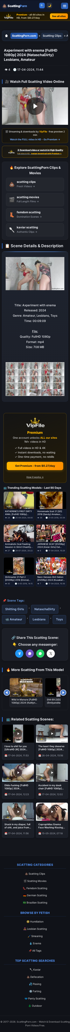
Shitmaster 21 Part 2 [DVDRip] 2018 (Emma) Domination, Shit (17, 579)
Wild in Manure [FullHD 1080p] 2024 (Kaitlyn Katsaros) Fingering (24, 702)
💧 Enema (35, 943)
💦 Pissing (35, 984)
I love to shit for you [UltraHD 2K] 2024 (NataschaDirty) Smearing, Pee (15, 748)
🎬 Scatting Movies (35, 880)
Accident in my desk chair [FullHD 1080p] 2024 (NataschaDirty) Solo (50, 787)
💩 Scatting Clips (35, 873)
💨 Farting (35, 991)
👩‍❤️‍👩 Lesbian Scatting (35, 928)
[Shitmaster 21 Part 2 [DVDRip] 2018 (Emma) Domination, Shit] (19, 566)
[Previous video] (7, 692)
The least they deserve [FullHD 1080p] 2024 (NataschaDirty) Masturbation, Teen (51, 748)
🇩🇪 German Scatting (35, 895)
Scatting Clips (52, 35)
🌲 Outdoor (35, 1005)
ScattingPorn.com (24, 35)
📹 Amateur (13, 619)
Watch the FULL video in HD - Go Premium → (35, 139)
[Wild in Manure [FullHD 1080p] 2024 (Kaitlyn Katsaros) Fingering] (26, 687)
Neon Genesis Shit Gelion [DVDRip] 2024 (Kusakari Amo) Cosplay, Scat (50, 579)
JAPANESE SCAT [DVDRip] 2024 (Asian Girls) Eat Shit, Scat (51, 546)
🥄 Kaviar (35, 969)
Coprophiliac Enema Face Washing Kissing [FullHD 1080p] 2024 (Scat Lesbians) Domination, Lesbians (50, 826)
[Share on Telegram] (19, 653)
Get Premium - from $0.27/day (35, 465)
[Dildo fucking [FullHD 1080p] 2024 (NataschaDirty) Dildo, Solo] (18, 773)
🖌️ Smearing (35, 936)
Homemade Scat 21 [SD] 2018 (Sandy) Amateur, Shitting (49, 513)
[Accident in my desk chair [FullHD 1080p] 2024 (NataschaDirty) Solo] (52, 773)
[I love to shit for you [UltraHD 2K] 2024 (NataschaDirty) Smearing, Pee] (18, 734)
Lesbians (39, 619)
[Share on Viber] (30, 653)
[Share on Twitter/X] (51, 653)
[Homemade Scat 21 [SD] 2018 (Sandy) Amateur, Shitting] (51, 500)
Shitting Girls (14, 609)
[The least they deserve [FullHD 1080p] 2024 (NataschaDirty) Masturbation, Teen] (52, 734)
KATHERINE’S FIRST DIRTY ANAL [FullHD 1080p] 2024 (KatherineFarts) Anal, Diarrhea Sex (18, 513)
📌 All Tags (35, 950)
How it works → (35, 477)
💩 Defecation (35, 976)
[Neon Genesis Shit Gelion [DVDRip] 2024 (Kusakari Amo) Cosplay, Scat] (51, 566)
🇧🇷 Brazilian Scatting (35, 902)
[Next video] (63, 692)
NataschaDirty (44, 609)
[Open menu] (64, 6)
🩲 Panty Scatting (35, 998)
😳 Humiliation (35, 921)
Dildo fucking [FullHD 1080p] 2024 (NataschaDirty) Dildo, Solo (17, 787)
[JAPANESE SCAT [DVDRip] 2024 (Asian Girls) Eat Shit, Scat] (51, 533)
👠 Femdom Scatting (35, 888)
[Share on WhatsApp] (40, 653)
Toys (59, 619)
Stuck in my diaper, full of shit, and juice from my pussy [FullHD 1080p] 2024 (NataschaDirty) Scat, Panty (17, 826)
